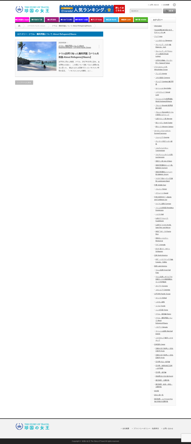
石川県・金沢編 (160, 372)
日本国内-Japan (159, 344)
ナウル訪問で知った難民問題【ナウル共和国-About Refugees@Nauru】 (79, 55)
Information (158, 26)
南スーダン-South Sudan (163, 123)
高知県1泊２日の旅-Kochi (164, 376)
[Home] (19, 26)
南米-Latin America (160, 266)
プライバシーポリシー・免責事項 (146, 428)
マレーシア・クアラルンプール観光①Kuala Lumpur (163, 53)
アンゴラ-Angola (161, 73)
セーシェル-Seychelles (163, 88)
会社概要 (166, 5)
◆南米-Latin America (126, 20)
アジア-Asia (158, 36)
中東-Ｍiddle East (160, 185)
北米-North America (161, 255)
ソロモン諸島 (160, 302)
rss (174, 4)
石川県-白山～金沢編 (162, 361)
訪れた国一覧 (158, 395)
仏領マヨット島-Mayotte (163, 118)
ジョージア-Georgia (162, 137)
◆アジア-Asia (96, 20)
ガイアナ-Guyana (161, 286)
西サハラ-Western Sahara (164, 126)
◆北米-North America (111, 20)
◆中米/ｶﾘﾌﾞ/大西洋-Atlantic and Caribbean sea (81, 20)
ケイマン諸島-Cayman (163, 203)
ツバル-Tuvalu (160, 306)
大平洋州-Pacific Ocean (82, 47)
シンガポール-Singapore (163, 40)
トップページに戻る (24, 82)
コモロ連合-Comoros (162, 77)
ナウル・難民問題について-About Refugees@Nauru (71, 46)
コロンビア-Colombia (162, 290)
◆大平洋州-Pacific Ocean (51, 20)
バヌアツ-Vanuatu (161, 327)
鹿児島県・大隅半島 (162, 380)
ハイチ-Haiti (159, 214)
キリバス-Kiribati (161, 298)
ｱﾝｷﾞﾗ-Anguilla (160, 245)
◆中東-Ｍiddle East (140, 20)
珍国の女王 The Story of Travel (93, 441)
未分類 (156, 391)
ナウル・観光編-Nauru (163, 314)
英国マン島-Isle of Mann (163, 161)
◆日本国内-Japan (22, 20)
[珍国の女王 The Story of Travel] (32, 12)
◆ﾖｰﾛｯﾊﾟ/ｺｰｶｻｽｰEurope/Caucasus (67, 20)
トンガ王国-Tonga (161, 310)
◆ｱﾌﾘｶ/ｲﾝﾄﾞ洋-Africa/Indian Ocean (37, 20)
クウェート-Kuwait (161, 193)
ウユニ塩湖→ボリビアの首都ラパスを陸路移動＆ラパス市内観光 (163, 279)
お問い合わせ (154, 5)
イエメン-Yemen (161, 189)
